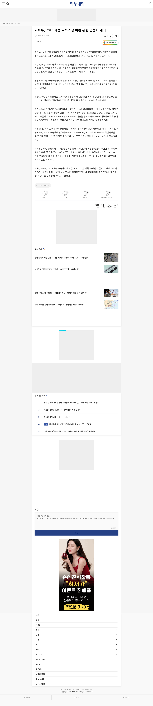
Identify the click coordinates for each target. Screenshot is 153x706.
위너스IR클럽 (40, 684)
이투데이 (5, 23)
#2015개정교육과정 (42, 185)
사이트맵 (126, 697)
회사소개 (27, 697)
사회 (12, 23)
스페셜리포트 (40, 674)
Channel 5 (40, 679)
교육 (18, 23)
